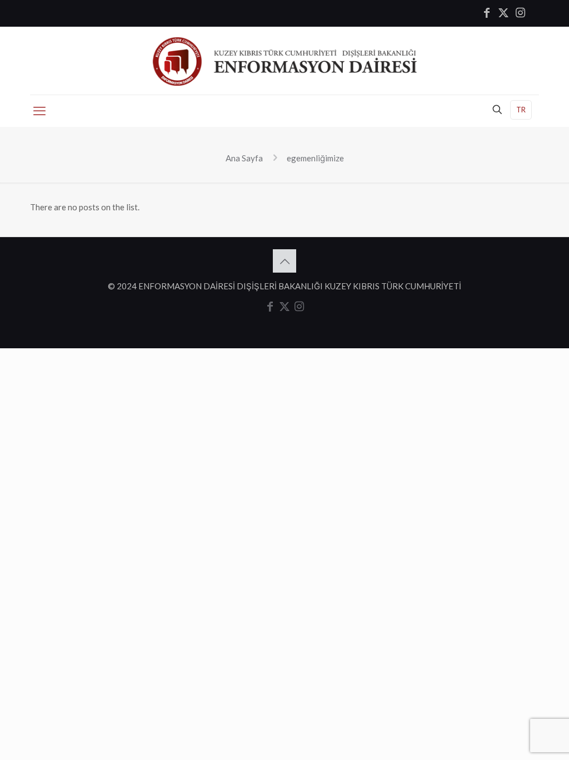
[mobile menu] (39, 110)
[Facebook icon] (486, 13)
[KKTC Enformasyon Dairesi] (284, 61)
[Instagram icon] (520, 13)
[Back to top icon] (284, 261)
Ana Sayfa (244, 158)
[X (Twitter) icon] (503, 13)
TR (521, 109)
